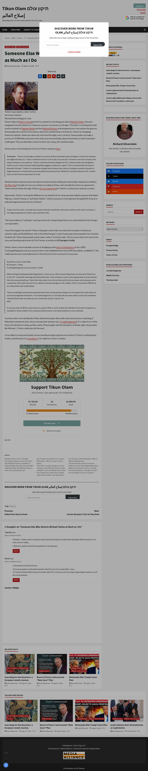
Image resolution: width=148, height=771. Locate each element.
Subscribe (98, 45)
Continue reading (74, 52)
